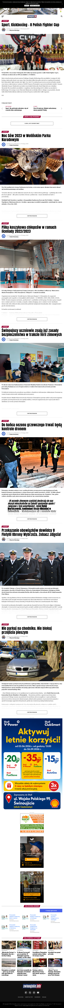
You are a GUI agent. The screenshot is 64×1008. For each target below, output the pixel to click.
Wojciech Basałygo (14, 30)
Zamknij (26, 5)
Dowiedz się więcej (35, 5)
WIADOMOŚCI (37, 997)
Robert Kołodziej (14, 145)
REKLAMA (44, 997)
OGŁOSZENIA (20, 997)
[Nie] (62, 4)
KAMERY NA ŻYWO (29, 997)
